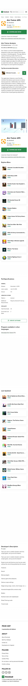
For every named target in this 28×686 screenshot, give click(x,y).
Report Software (15, 320)
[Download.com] (5, 12)
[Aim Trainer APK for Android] (3, 23)
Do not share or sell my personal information (12, 661)
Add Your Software (6, 640)
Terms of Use (5, 656)
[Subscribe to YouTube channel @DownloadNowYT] (9, 672)
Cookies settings (6, 664)
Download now (15, 32)
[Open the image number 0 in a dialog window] (13, 126)
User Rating (10, 27)
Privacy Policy (5, 653)
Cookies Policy (5, 658)
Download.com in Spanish (8, 645)
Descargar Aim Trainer (7, 333)
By (9, 25)
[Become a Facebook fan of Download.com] (3, 672)
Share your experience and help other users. (13, 38)
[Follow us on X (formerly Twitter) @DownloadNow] (6, 672)
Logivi (4, 548)
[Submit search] (11, 12)
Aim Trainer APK (14, 21)
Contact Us (4, 642)
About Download (6, 637)
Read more (15, 47)
